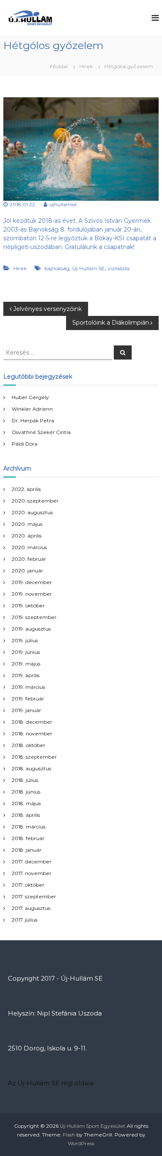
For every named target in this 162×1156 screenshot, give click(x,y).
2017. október (28, 885)
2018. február (28, 838)
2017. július (24, 920)
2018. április (26, 815)
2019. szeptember (34, 617)
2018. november (32, 733)
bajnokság (56, 268)
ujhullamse (63, 204)
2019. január (26, 710)
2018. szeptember (34, 757)
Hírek (86, 66)
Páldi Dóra (24, 444)
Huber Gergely (30, 397)
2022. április (26, 489)
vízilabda (119, 268)
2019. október (28, 605)
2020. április (27, 535)
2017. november (32, 873)
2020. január (27, 570)
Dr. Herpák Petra (33, 420)
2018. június (26, 792)
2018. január (27, 850)
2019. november (32, 594)
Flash (69, 1134)
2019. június (26, 652)
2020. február (29, 559)
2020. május (27, 524)
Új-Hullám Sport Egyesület (92, 1126)
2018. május (26, 803)
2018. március (28, 826)
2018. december (32, 722)
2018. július (25, 780)
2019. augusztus (31, 629)
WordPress (81, 1143)
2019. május (26, 664)
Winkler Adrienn (32, 409)
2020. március (29, 547)
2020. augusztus (32, 512)
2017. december (32, 861)
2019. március (28, 687)
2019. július (25, 640)
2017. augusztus (31, 908)
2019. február (28, 698)
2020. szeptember (35, 501)
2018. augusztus (31, 768)
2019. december (32, 582)
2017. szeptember (34, 896)
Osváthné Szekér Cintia (41, 432)
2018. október (28, 745)
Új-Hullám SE (88, 268)
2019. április (25, 675)
